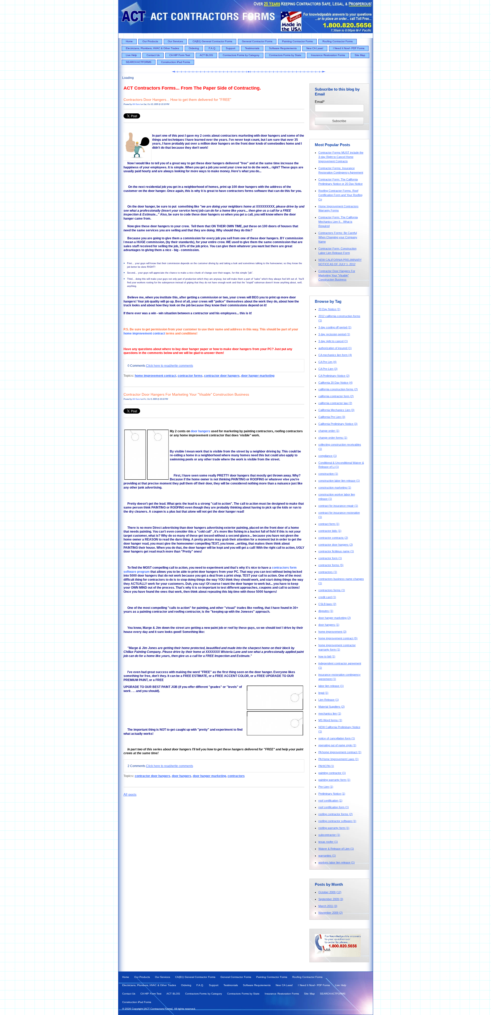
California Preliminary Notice (338, 423)
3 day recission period (334, 334)
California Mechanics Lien (336, 410)
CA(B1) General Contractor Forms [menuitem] (212, 41)
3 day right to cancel (333, 341)
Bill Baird (136, 104)
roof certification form (333, 807)
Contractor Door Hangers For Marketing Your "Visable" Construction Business (186, 394)
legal (323, 692)
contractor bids (329, 530)
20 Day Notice (329, 309)
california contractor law (335, 403)
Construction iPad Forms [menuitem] (175, 62)
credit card (327, 597)
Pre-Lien (325, 786)
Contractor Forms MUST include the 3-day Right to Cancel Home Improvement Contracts (340, 157)
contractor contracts (333, 537)
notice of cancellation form (336, 738)
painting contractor (332, 772)
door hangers (200, 431)
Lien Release (328, 699)
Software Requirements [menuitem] (283, 48)
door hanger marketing (257, 375)
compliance (327, 455)
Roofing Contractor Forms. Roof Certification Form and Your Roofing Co (340, 195)
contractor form (330, 558)
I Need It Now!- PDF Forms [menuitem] (348, 48)
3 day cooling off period (334, 327)
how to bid (326, 656)
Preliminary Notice (331, 793)
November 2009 (330, 912)
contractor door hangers (222, 375)
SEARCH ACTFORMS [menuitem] (138, 62)
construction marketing (334, 487)
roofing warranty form (333, 827)
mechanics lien (329, 713)
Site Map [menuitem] (360, 55)
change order (328, 430)
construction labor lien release (339, 480)
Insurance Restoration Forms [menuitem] (328, 55)
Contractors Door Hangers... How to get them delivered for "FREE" (177, 100)
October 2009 (329, 892)
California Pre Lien (331, 416)
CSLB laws (327, 604)
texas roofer (328, 841)
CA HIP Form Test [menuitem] (179, 55)
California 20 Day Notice (335, 382)
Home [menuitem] (129, 41)
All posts (130, 794)
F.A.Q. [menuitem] (212, 48)
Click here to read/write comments (169, 365)
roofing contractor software (337, 821)
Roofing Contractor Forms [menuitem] (337, 41)
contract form (328, 523)
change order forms (332, 437)
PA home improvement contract (339, 752)
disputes (325, 610)
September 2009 (330, 899)
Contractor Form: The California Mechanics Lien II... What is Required (338, 222)
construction (328, 473)
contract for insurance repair (338, 505)
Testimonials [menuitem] (252, 48)
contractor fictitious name (336, 551)
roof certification (330, 800)
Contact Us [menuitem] (153, 55)
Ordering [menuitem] (194, 48)
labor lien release (331, 685)
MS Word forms (330, 720)
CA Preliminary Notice (334, 375)
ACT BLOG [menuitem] (206, 55)
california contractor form (336, 396)
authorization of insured (335, 348)
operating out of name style (337, 745)
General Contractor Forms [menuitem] (257, 41)
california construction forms (338, 389)
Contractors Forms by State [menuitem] (285, 55)
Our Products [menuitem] (150, 41)
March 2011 (327, 906)
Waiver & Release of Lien (336, 848)
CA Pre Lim (327, 361)
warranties (327, 855)
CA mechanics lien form (335, 355)
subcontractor (329, 834)
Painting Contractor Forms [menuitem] (297, 41)
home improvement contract (144, 333)
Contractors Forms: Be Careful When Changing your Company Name (337, 237)
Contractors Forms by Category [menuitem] (241, 55)
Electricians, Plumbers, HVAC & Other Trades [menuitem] (152, 48)
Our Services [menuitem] (175, 41)
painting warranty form (334, 779)
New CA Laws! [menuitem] (314, 48)
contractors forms (331, 590)
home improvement (332, 631)
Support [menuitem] (230, 48)
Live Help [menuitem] (131, 55)
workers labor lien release (336, 862)
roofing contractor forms (335, 814)
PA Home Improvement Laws (338, 759)
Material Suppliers (331, 706)
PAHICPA (326, 766)
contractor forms (190, 375)
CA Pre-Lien (328, 368)
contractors (236, 776)
